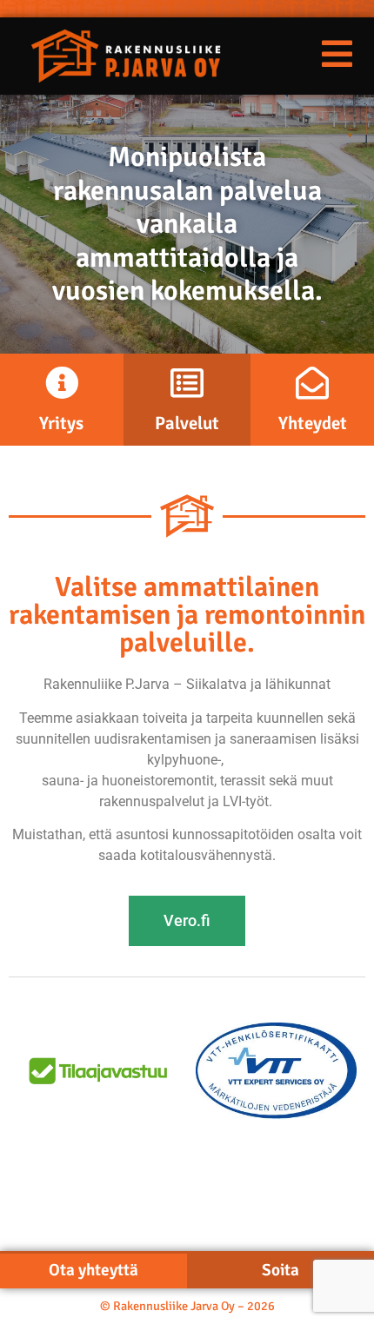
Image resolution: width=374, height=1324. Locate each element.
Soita (280, 1270)
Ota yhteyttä (93, 1270)
